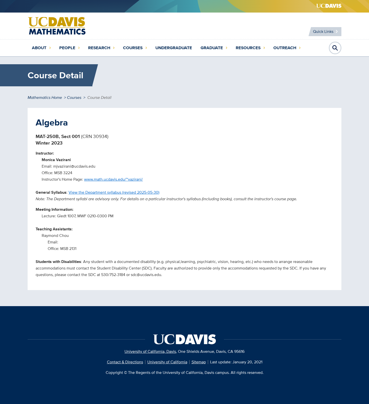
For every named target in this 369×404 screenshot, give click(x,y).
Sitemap (199, 362)
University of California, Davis (150, 351)
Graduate (212, 48)
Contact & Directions (125, 362)
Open (335, 48)
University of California (167, 362)
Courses (133, 48)
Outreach (284, 48)
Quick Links (323, 31)
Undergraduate (173, 48)
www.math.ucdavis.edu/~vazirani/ (113, 179)
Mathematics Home (45, 97)
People (67, 48)
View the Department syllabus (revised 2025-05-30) (114, 192)
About (39, 48)
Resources (248, 48)
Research (99, 48)
